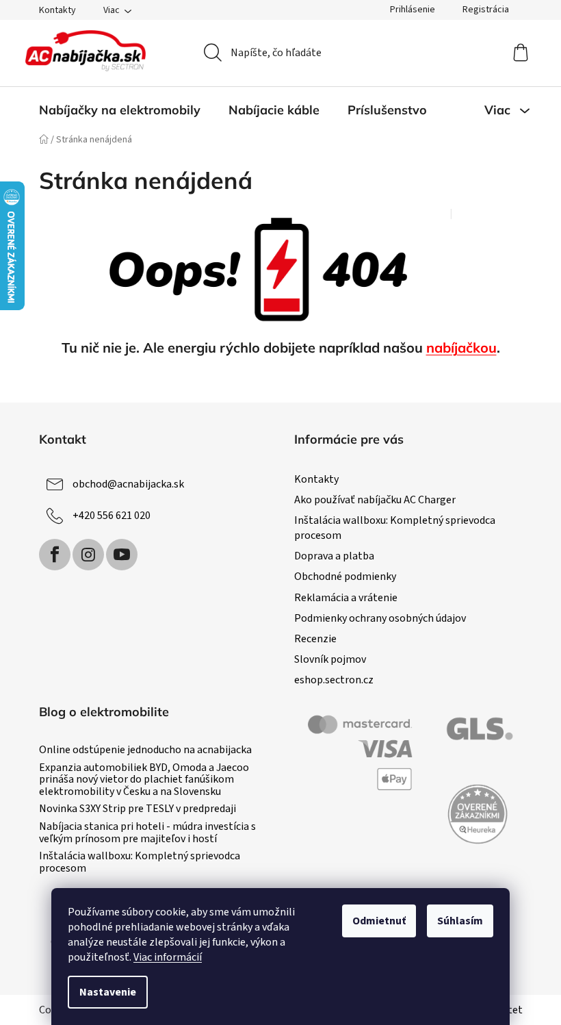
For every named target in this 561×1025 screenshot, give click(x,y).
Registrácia (485, 9)
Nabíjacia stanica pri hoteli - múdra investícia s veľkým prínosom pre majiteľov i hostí (147, 833)
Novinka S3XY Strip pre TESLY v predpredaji (137, 809)
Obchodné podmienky (345, 576)
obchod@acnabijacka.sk (128, 484)
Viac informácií (167, 957)
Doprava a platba (334, 556)
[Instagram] (88, 554)
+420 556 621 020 (112, 515)
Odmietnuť (379, 920)
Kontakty (57, 10)
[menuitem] (119, 110)
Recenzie (315, 638)
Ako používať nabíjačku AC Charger (375, 499)
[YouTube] (122, 554)
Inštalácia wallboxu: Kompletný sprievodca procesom (139, 862)
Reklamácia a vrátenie (345, 597)
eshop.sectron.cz (334, 679)
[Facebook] (54, 554)
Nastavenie (107, 992)
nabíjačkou (461, 347)
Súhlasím (460, 920)
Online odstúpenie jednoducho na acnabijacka (145, 750)
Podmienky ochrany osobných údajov (380, 618)
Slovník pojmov (330, 659)
